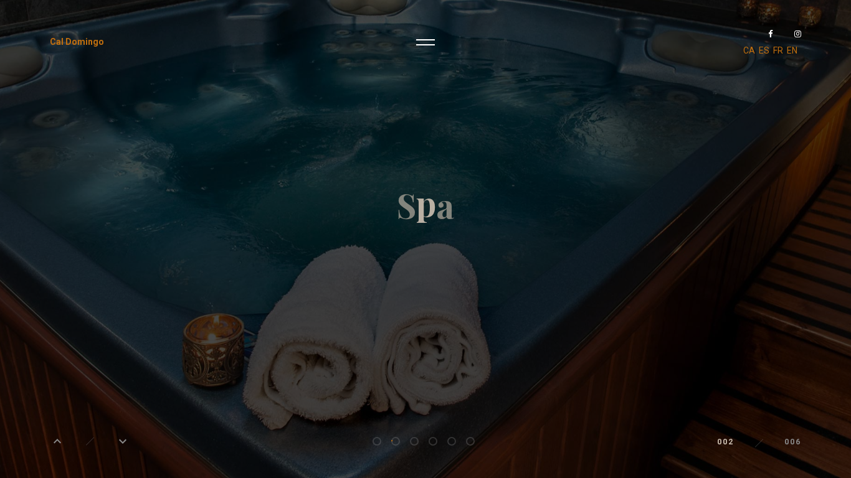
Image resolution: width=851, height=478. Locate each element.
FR (778, 50)
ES (764, 50)
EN (792, 50)
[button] (57, 441)
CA (749, 50)
